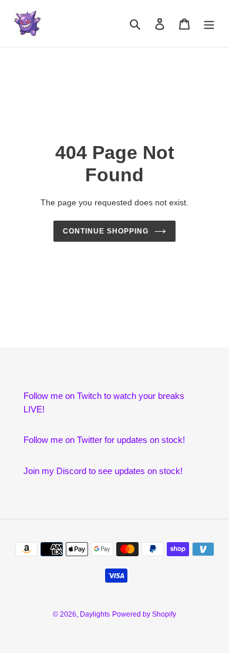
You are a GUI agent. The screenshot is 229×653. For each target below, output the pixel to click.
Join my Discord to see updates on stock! (103, 471)
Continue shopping (106, 231)
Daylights (95, 614)
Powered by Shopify (144, 614)
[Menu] (209, 23)
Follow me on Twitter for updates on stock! (104, 440)
